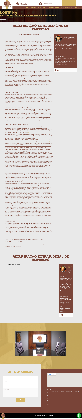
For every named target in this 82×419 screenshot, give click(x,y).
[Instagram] (76, 7)
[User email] (57, 70)
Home (20, 7)
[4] (41, 159)
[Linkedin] (78, 7)
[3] (49, 141)
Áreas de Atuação (34, 7)
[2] (28, 132)
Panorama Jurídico (54, 7)
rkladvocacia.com (58, 66)
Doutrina (45, 7)
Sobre (25, 7)
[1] (47, 57)
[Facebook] (55, 70)
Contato (69, 3)
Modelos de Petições (66, 7)
